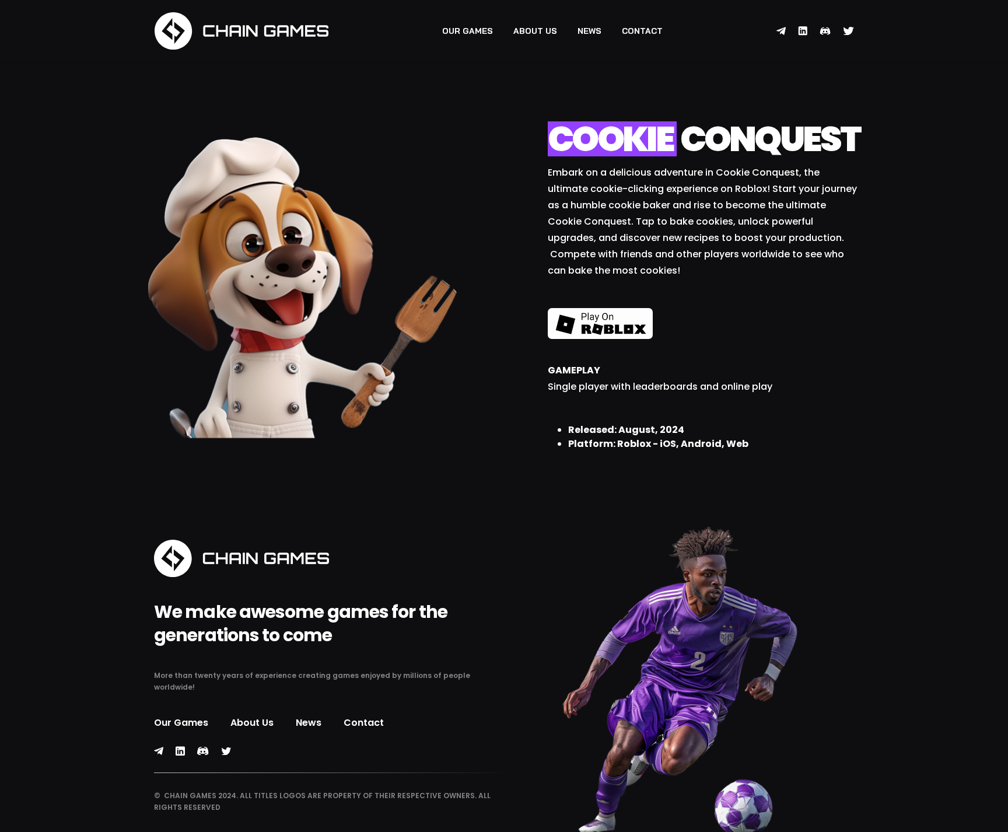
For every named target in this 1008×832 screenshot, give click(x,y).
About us (535, 31)
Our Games (467, 31)
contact (642, 31)
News (589, 31)
